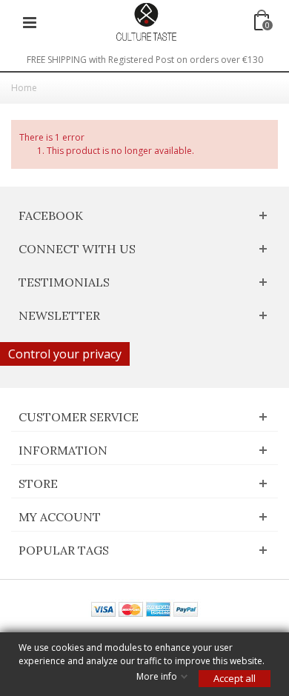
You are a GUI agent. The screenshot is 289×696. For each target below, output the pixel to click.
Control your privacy (65, 354)
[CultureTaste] (146, 21)
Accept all (234, 678)
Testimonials (64, 282)
